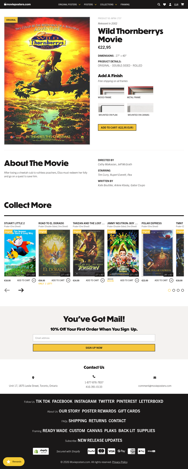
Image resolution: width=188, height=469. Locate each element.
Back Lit (126, 430)
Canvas (94, 430)
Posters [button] (88, 4)
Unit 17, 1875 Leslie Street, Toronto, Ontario (33, 385)
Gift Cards (129, 411)
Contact (117, 420)
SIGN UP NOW (94, 347)
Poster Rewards (99, 411)
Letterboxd (151, 401)
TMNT (179, 223)
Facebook (62, 401)
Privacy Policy (119, 462)
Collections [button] (106, 4)
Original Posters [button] (67, 4)
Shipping (78, 420)
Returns (98, 420)
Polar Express (152, 223)
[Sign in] (170, 4)
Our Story (69, 411)
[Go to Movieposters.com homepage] (17, 4)
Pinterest (126, 401)
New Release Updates (100, 440)
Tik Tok (43, 401)
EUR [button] (176, 4)
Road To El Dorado (51, 223)
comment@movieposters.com (154, 385)
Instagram (85, 401)
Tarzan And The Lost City (90, 223)
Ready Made (55, 430)
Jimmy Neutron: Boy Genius (125, 223)
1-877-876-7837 (94, 382)
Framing (125, 4)
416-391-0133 (94, 386)
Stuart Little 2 (14, 223)
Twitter (106, 401)
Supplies (146, 430)
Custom (77, 430)
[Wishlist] (164, 4)
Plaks (110, 430)
